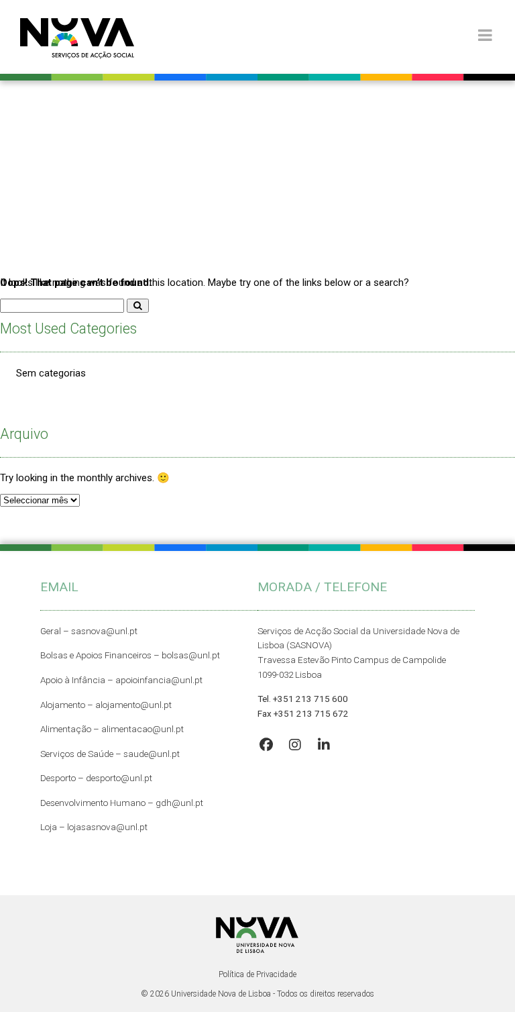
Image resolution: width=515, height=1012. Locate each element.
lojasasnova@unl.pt (107, 826)
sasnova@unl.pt (104, 630)
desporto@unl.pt (118, 777)
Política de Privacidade (257, 974)
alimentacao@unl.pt (142, 728)
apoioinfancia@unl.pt (159, 679)
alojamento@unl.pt (133, 704)
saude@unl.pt (151, 753)
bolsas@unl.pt (191, 655)
